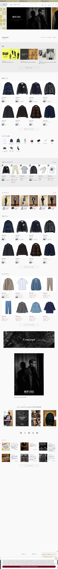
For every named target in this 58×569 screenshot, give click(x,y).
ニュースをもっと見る (29, 465)
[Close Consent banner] (56, 558)
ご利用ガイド (23, 553)
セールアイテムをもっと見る (29, 324)
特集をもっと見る (29, 67)
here (15, 562)
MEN (19, 4)
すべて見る (54, 162)
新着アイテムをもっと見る (29, 129)
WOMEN (15, 4)
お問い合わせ (34, 553)
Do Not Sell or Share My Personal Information (29, 566)
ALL (11, 4)
